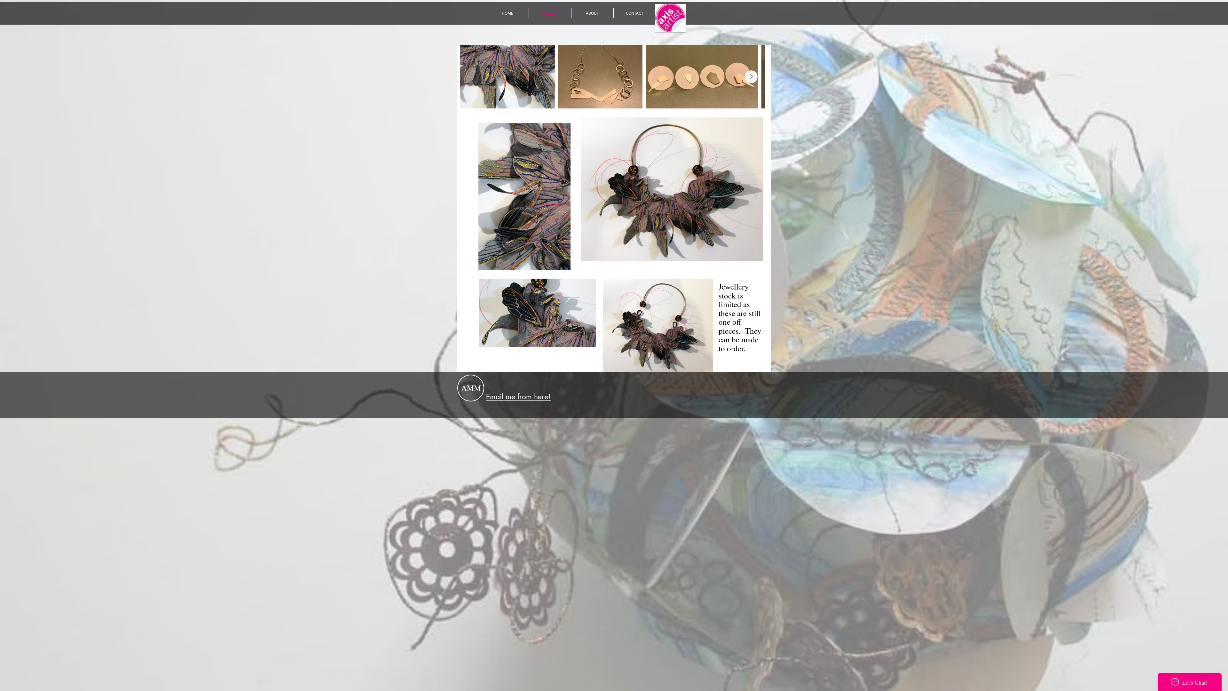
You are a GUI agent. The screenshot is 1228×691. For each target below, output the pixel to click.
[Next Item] (751, 76)
